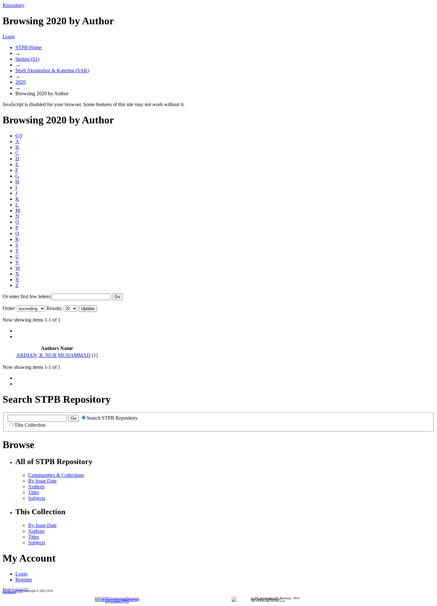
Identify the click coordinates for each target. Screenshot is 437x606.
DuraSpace (9, 592)
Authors (36, 486)
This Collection (29, 425)
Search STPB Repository (112, 418)
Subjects (36, 498)
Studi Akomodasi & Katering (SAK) (52, 70)
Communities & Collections (56, 475)
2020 (20, 82)
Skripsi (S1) (27, 59)
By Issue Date (42, 481)
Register (23, 579)
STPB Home (28, 47)
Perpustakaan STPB (117, 601)
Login (9, 36)
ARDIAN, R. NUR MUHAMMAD (53, 355)
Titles (33, 492)
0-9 (18, 135)
